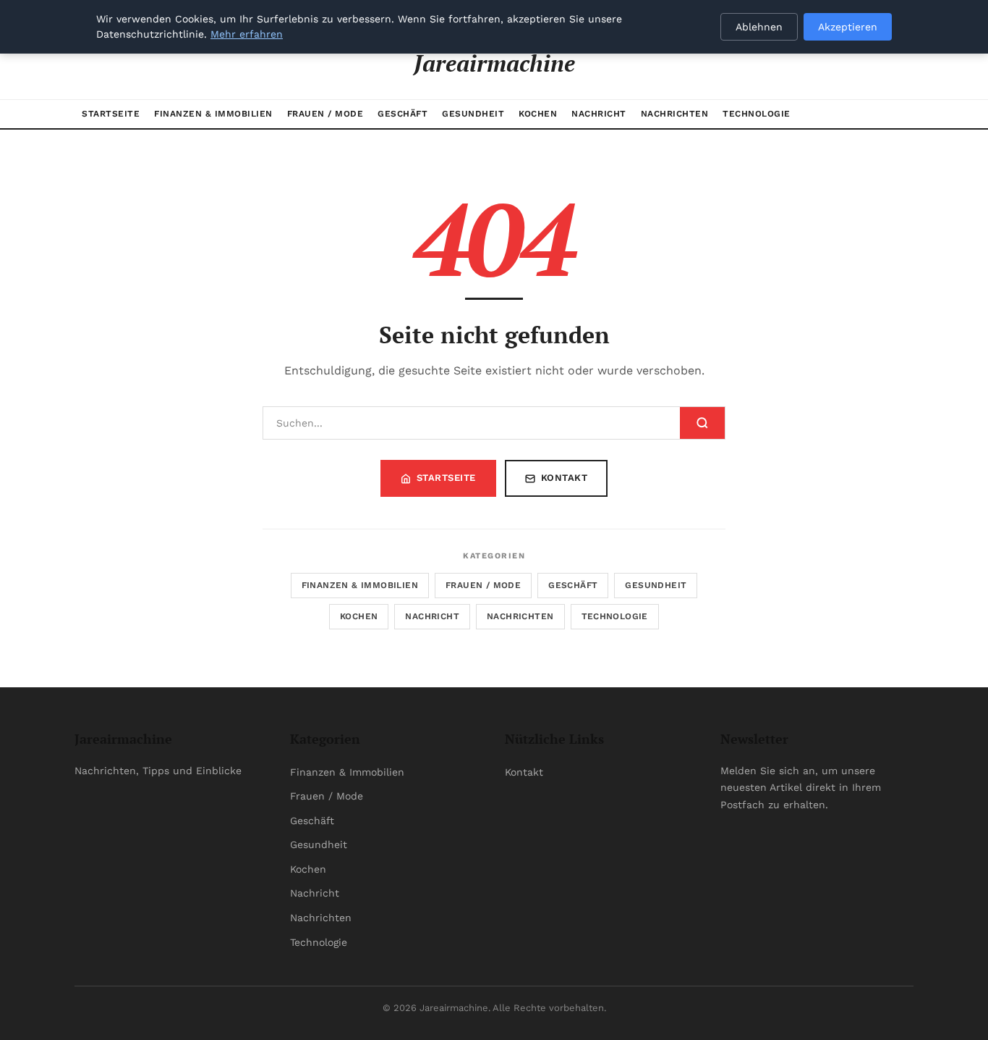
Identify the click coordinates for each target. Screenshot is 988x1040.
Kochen (538, 114)
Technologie (757, 114)
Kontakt (564, 477)
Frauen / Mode (325, 114)
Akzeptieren (847, 27)
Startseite (111, 114)
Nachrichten (675, 114)
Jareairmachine (494, 63)
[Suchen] (702, 423)
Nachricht (598, 114)
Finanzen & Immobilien (213, 114)
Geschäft (402, 114)
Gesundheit (473, 114)
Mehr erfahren (246, 34)
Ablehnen (759, 27)
